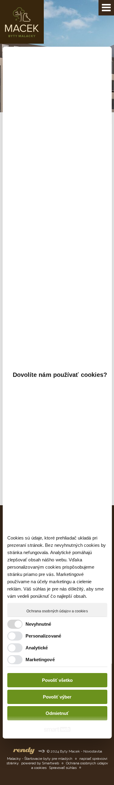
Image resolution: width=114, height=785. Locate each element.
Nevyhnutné (38, 624)
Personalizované (43, 635)
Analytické (36, 647)
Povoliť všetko (57, 680)
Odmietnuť (57, 713)
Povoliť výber (57, 696)
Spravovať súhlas (63, 768)
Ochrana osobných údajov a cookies (57, 611)
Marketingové (39, 659)
